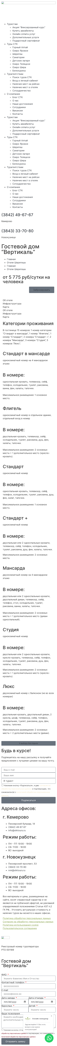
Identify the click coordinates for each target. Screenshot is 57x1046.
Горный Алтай (20, 47)
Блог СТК (17, 97)
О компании (13, 93)
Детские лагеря (21, 60)
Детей (32, 1006)
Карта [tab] (6, 306)
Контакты (17, 113)
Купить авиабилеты (23, 30)
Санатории (18, 57)
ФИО (4, 974)
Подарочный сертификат (26, 40)
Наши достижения (22, 103)
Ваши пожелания (10, 1013)
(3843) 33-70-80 (17, 231)
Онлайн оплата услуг (23, 34)
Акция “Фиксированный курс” (28, 27)
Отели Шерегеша (16, 262)
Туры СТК (12, 44)
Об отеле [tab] (8, 300)
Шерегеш (17, 54)
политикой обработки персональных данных (18, 1037)
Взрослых (7, 1006)
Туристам (12, 24)
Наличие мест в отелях (25, 87)
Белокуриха (19, 70)
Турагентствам (15, 74)
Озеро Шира (19, 67)
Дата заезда (8, 998)
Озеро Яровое (20, 50)
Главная (11, 259)
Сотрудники (19, 107)
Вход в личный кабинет (25, 80)
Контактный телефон (13, 982)
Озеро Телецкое (21, 64)
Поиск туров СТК (22, 77)
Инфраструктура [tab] (12, 303)
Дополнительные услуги (25, 37)
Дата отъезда (36, 998)
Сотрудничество (21, 90)
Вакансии (17, 110)
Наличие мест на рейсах (26, 84)
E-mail (4, 990)
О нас (15, 100)
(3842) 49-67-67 (17, 214)
